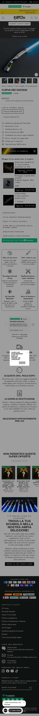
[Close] (27, 352)
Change (22, 363)
